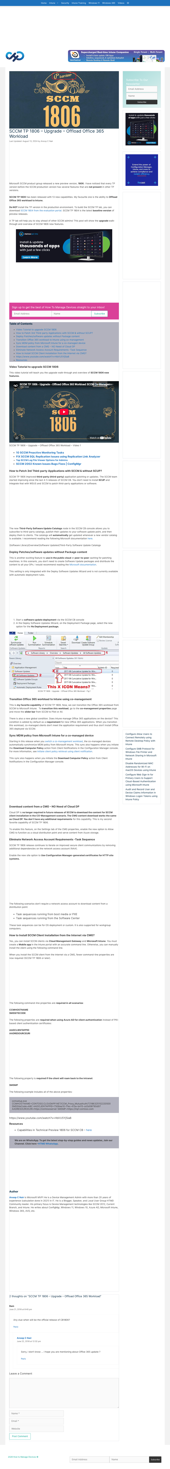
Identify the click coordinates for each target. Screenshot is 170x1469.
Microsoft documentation (82, 564)
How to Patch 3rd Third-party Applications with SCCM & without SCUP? (55, 333)
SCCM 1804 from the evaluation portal (41, 210)
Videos (121, 3)
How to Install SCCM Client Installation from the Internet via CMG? (51, 353)
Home (44, 3)
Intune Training (79, 3)
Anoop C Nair (24, 1338)
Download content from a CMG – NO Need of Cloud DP (45, 346)
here (90, 538)
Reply (15, 1327)
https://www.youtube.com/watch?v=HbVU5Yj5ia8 (42, 356)
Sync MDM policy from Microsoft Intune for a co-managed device (50, 343)
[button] (128, 3)
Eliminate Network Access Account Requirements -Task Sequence (51, 350)
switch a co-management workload (64, 741)
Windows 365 (108, 3)
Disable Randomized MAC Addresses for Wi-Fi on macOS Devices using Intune (141, 766)
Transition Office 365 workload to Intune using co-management (50, 339)
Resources (21, 360)
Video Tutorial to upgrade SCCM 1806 (36, 329)
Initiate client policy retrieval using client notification (64, 751)
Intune (52, 3)
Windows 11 (94, 3)
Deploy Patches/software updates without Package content (48, 336)
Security (65, 3)
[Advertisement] (85, 25)
